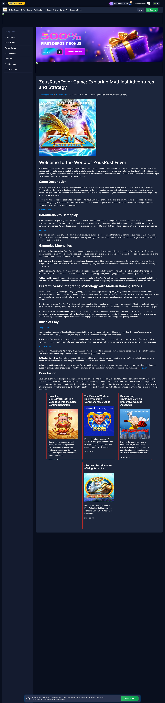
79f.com (42, 230)
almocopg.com (47, 95)
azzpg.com (142, 368)
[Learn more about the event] (82, 18)
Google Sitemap (11, 69)
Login (141, 10)
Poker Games (14, 10)
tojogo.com (44, 327)
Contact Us (64, 10)
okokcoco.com (45, 210)
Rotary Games (26, 10)
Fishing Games (39, 10)
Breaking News (76, 10)
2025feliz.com (45, 346)
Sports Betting (52, 10)
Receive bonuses (75, 52)
